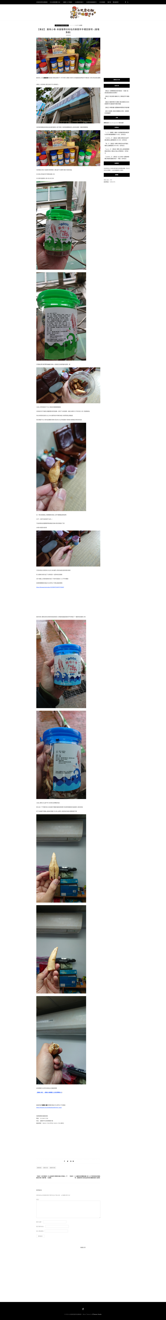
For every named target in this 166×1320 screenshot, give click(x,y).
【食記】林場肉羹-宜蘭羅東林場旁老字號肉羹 (117, 107)
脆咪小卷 (46, 1167)
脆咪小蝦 (44, 1105)
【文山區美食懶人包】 (55, 2)
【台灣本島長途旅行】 (91, 2)
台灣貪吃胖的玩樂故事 (42, 2)
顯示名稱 (39, 1222)
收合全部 (121, 122)
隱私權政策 (116, 2)
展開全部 (106, 122)
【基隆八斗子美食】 (68, 2)
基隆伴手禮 (52, 1167)
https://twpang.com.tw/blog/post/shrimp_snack (49, 1107)
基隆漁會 (46, 77)
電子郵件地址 (40, 1226)
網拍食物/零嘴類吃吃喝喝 (62, 25)
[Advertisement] (68, 602)
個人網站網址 (40, 1231)
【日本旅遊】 (102, 2)
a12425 (108, 138)
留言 (38, 1199)
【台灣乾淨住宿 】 (79, 2)
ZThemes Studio (97, 1314)
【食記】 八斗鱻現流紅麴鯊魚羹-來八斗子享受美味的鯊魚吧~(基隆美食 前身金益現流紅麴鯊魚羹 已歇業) (84, 1177)
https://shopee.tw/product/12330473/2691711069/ (50, 587)
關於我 (109, 2)
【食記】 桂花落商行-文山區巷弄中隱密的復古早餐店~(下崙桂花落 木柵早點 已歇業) (52, 1177)
